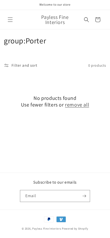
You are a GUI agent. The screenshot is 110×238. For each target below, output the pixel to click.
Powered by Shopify (75, 228)
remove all (77, 104)
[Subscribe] (84, 196)
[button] (10, 19)
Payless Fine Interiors (46, 228)
